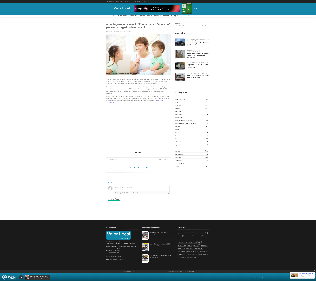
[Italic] (118, 193)
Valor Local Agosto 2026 (158, 232)
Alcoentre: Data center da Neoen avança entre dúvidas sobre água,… (198, 43)
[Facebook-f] (256, 277)
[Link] (134, 193)
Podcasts (133, 16)
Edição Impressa (123, 16)
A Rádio (113, 16)
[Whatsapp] (192, 8)
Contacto (127, 1)
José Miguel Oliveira (204, 25)
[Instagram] (194, 8)
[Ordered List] (125, 193)
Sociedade (157, 16)
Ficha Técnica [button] (110, 1)
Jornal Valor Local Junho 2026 (160, 256)
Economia (142, 16)
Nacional (166, 16)
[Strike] (122, 193)
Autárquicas (175, 16)
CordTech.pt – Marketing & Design (186, 271)
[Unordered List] (127, 193)
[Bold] (115, 193)
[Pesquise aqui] (204, 15)
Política (149, 16)
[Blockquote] (129, 193)
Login (111, 182)
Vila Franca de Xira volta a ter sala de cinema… (198, 76)
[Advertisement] (144, 126)
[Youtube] (196, 8)
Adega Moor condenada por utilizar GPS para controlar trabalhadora (197, 66)
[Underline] (120, 193)
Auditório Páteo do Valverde (181, 25)
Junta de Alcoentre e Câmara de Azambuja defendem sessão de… (198, 55)
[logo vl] (121, 8)
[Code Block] (131, 193)
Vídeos (143, 1)
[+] (138, 192)
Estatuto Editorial (136, 1)
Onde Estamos (119, 1)
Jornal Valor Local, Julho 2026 (160, 244)
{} (136, 192)
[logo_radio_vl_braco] (9, 277)
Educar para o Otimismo (193, 25)
